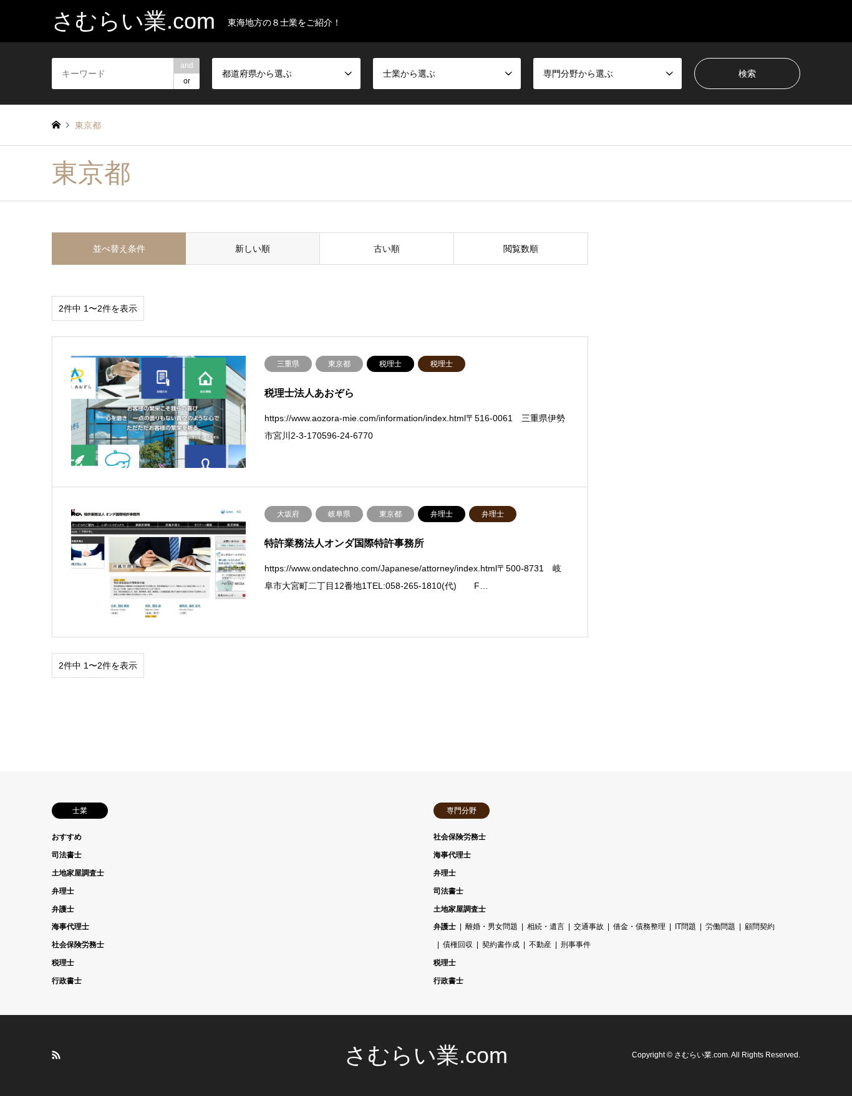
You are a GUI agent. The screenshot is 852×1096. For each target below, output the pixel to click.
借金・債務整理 (639, 926)
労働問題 (720, 926)
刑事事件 (576, 944)
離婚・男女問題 (491, 926)
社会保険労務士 (78, 944)
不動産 (540, 944)
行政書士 (67, 980)
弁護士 (63, 909)
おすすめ (67, 836)
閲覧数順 (520, 249)
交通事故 (589, 926)
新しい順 (252, 249)
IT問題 (685, 926)
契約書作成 (501, 944)
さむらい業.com (426, 1055)
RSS (56, 1055)
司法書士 (67, 855)
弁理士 (63, 891)
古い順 (387, 249)
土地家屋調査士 (78, 873)
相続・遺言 (545, 926)
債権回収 (458, 944)
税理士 (63, 962)
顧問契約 (760, 926)
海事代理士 (70, 926)
